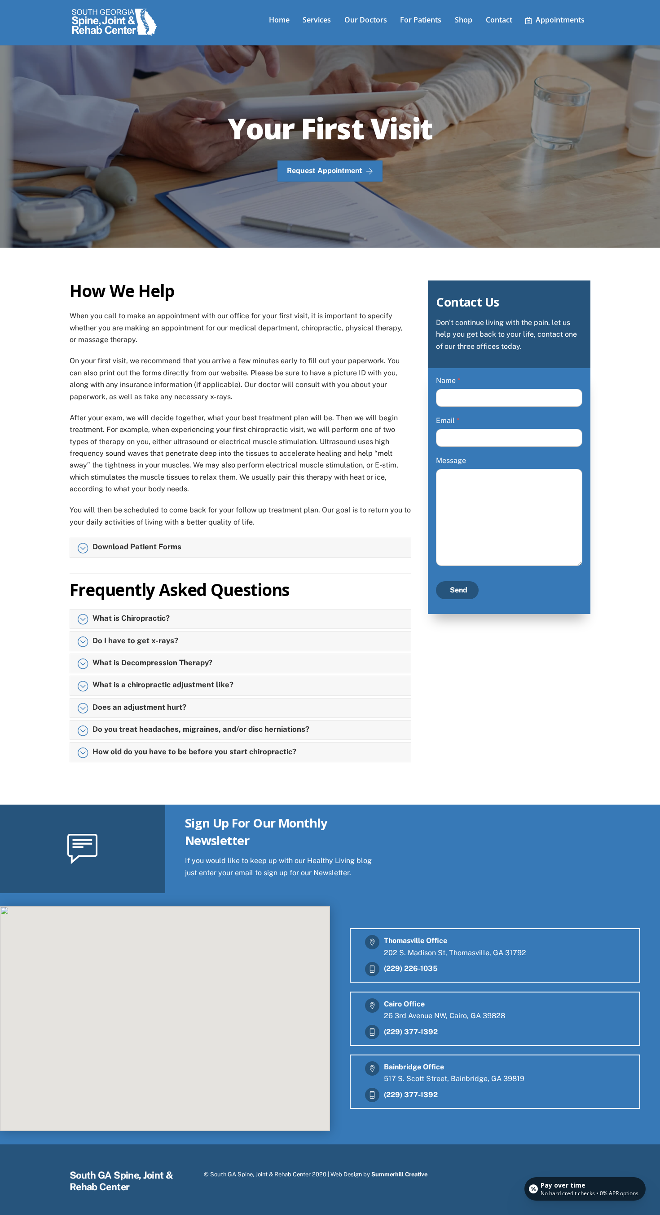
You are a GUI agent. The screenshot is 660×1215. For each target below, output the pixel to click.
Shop (463, 20)
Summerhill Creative (399, 1174)
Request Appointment (324, 170)
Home (279, 20)
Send (458, 590)
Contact (499, 20)
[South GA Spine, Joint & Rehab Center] (114, 34)
